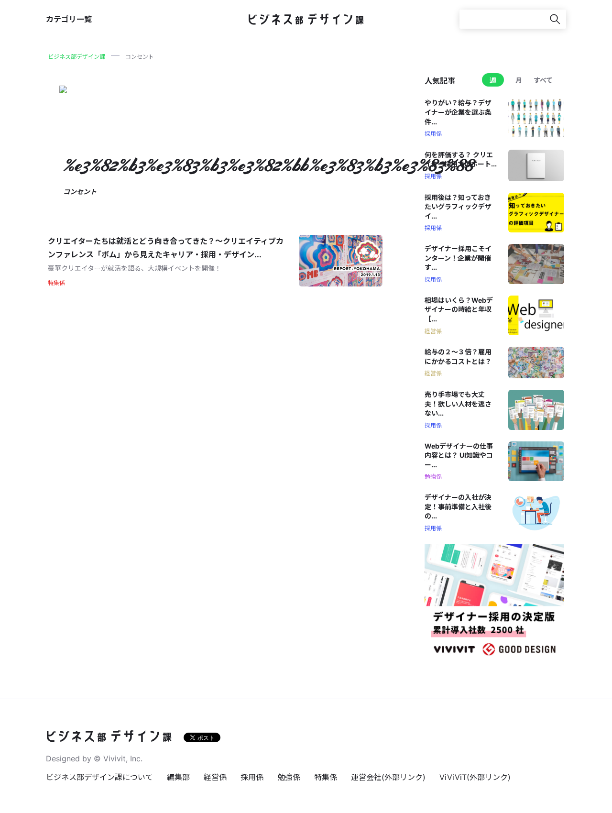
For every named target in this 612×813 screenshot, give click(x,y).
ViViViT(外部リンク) (475, 777)
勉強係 (288, 777)
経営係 (215, 777)
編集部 (178, 777)
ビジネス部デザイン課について (99, 777)
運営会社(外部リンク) (388, 777)
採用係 (251, 777)
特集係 (325, 777)
